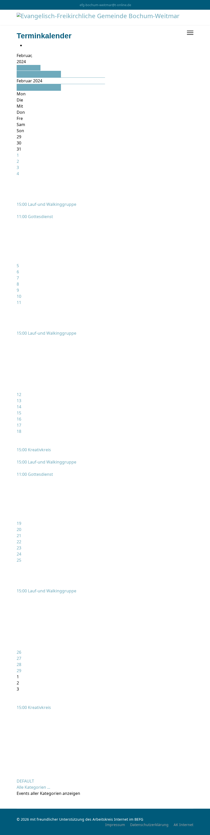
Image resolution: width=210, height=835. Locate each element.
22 (19, 542)
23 (19, 548)
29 (19, 670)
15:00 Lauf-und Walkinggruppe (46, 204)
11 (19, 302)
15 (19, 413)
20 (19, 529)
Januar (23, 74)
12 (19, 394)
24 (19, 554)
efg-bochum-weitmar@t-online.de (105, 5)
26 (19, 652)
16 (19, 419)
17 (19, 425)
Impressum (115, 824)
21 (19, 535)
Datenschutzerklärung (149, 824)
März (22, 87)
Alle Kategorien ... (33, 787)
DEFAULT (25, 781)
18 (19, 431)
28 (19, 664)
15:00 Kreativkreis (34, 450)
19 (19, 523)
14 (19, 407)
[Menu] (190, 32)
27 (19, 658)
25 (19, 560)
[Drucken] (26, 45)
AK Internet (183, 824)
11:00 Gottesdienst (35, 216)
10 (19, 296)
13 (19, 400)
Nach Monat (28, 68)
